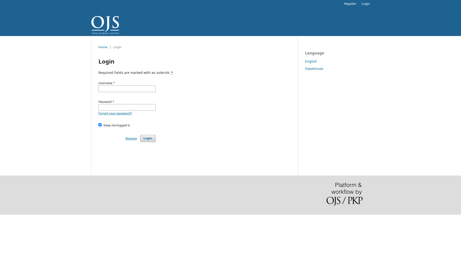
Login (366, 3)
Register (350, 3)
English (311, 61)
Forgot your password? (115, 113)
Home (102, 47)
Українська (314, 68)
